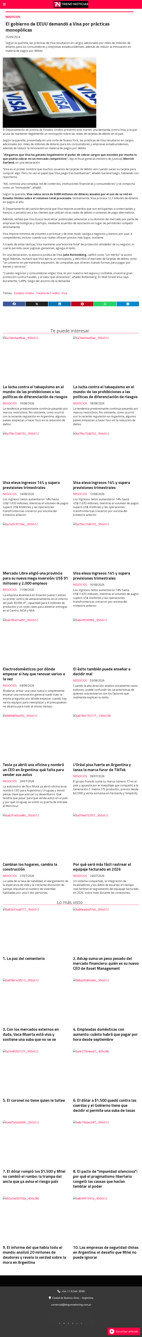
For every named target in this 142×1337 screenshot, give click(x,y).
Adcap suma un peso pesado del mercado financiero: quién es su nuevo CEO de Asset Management (106, 963)
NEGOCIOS (13, 17)
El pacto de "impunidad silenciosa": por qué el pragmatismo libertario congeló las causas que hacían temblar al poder (105, 1178)
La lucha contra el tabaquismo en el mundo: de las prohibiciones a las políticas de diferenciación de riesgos (35, 392)
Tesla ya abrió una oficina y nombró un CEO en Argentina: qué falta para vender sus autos (33, 770)
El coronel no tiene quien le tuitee (36, 1100)
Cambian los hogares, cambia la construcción (30, 866)
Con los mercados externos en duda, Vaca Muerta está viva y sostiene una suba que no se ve (31, 1034)
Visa (64, 293)
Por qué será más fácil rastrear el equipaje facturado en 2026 (102, 866)
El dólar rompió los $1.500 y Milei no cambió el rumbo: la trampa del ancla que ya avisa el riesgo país (34, 1176)
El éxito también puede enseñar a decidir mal (101, 671)
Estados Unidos (24, 293)
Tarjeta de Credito (48, 293)
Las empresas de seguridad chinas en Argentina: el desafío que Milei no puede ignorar (106, 1252)
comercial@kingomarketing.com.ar (71, 1304)
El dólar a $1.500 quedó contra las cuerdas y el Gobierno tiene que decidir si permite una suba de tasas (104, 1105)
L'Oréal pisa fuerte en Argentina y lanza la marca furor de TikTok (102, 767)
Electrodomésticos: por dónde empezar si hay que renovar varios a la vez (34, 674)
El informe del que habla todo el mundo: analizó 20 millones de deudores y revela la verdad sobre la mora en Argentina (34, 1254)
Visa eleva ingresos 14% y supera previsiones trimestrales (31, 485)
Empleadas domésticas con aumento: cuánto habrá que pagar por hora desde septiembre (105, 1034)
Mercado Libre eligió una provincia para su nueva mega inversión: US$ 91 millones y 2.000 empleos (35, 578)
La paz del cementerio (26, 958)
